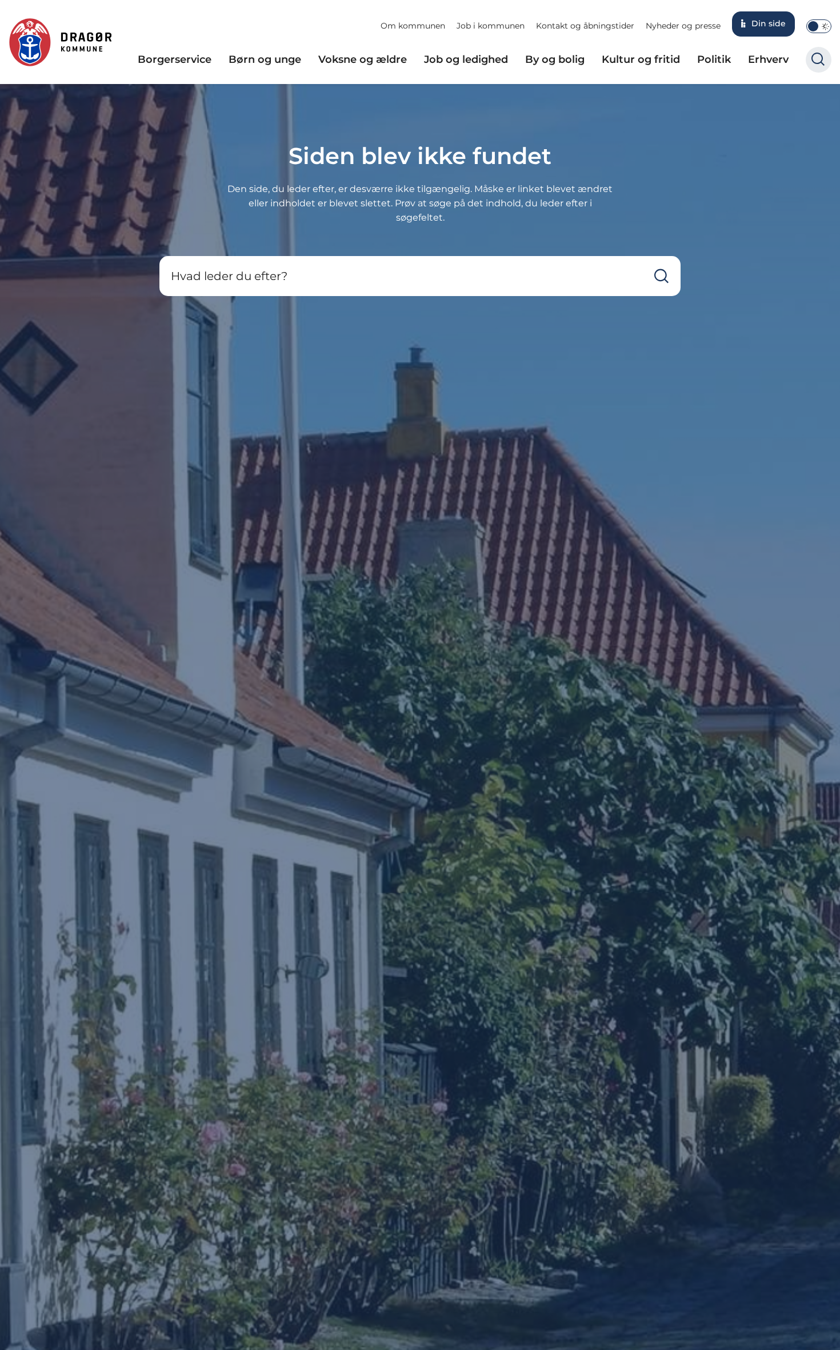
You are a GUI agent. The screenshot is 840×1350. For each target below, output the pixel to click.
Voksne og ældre (362, 59)
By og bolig (555, 59)
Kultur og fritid (641, 59)
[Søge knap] (818, 60)
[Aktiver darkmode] (818, 26)
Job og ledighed (466, 59)
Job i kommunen (491, 26)
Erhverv (768, 59)
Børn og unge (265, 59)
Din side (768, 23)
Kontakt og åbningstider (585, 26)
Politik (714, 59)
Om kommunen (413, 26)
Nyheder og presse (683, 26)
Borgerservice (174, 59)
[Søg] (661, 276)
